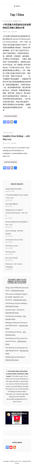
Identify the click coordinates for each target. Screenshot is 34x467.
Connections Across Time (14, 240)
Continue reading (11, 116)
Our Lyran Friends (11, 258)
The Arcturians (10, 252)
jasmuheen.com (17, 461)
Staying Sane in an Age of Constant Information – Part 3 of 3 (16, 213)
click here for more (17, 291)
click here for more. (20, 300)
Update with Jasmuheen (13, 189)
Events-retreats (7, 21)
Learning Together (11, 204)
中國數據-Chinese (17, 21)
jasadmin (14, 31)
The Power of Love (11, 246)
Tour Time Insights (8, 132)
